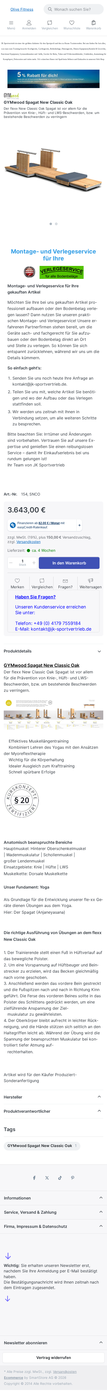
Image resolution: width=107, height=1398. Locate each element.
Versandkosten (28, 542)
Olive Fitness (21, 9)
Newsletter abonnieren (25, 1342)
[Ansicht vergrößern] (53, 170)
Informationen (17, 1198)
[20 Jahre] (53, 77)
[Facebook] (34, 1177)
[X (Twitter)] (47, 1177)
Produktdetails (18, 651)
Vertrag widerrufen (53, 1357)
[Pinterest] (72, 1177)
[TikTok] (59, 1177)
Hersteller (13, 1097)
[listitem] (53, 170)
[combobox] (74, 9)
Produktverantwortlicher (27, 1111)
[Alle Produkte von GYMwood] (11, 95)
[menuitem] (42, 1146)
